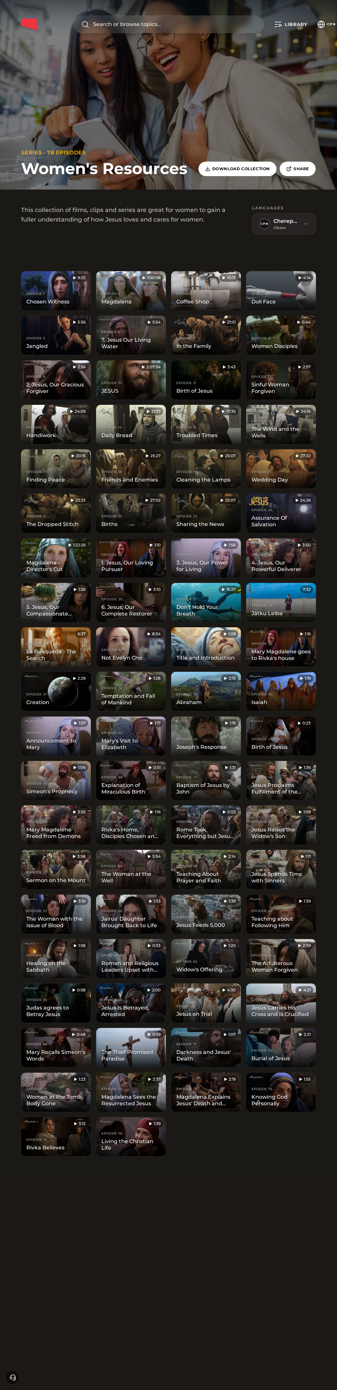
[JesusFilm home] (29, 24)
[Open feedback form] (12, 1377)
